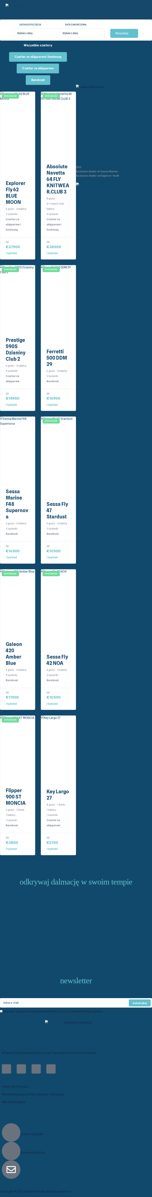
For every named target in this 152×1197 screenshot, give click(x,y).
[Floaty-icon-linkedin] (36, 1069)
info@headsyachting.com (48, 1163)
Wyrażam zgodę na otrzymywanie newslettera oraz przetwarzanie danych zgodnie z (65, 1011)
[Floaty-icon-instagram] (21, 1069)
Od (7, 242)
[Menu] (111, 9)
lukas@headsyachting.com (115, 180)
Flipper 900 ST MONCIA (16, 797)
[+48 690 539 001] (11, 1132)
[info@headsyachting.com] (11, 1169)
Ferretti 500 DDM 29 (57, 358)
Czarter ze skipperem (38, 68)
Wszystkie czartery (38, 45)
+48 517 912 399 (86, 180)
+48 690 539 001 (37, 1126)
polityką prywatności (116, 1011)
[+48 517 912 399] (11, 1151)
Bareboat (38, 80)
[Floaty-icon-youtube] (51, 1069)
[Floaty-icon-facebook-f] (6, 1069)
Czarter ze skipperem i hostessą (38, 57)
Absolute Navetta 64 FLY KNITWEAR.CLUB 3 (58, 179)
